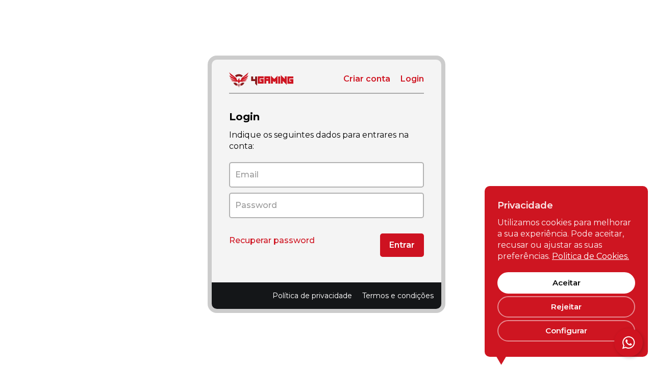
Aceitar (566, 282)
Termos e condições (398, 295)
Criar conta (366, 79)
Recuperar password (272, 240)
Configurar (566, 330)
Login (412, 79)
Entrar (402, 245)
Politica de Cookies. (590, 256)
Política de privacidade (312, 295)
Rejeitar (566, 306)
